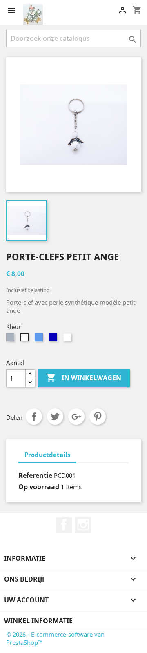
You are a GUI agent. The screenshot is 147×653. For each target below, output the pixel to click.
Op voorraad (38, 487)
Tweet (55, 416)
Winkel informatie (38, 620)
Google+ (76, 416)
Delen (34, 416)
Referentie (35, 475)
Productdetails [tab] (47, 454)
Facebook (64, 525)
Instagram (83, 525)
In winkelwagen (83, 378)
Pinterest (97, 416)
